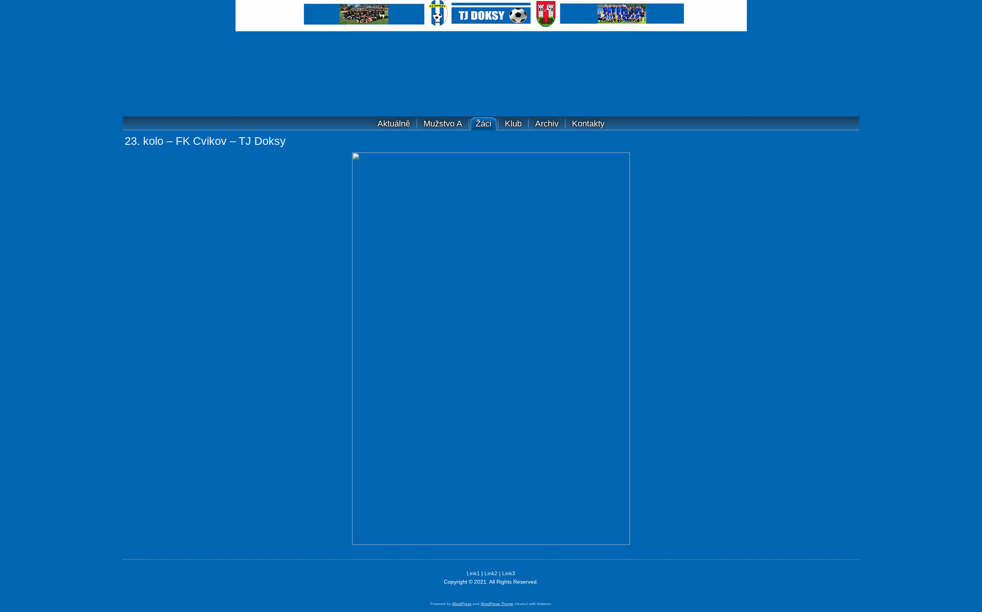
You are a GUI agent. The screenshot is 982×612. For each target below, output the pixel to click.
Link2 (491, 573)
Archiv (547, 123)
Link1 (473, 573)
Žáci (483, 123)
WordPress (461, 604)
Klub (513, 123)
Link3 (508, 573)
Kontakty (588, 123)
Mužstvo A (442, 123)
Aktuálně (393, 123)
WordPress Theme (497, 604)
